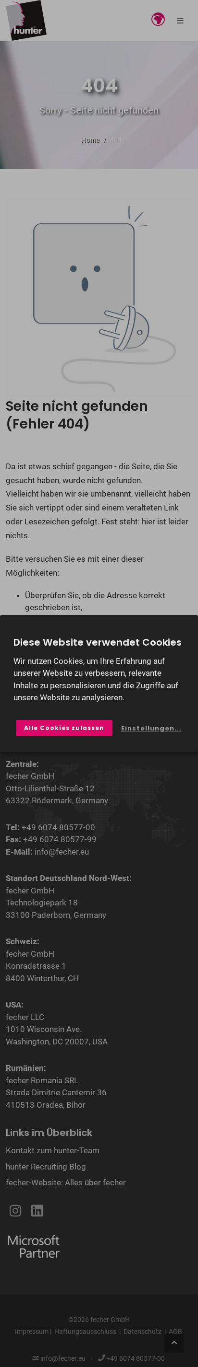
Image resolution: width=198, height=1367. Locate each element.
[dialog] (99, 683)
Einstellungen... (151, 728)
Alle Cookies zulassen (64, 728)
